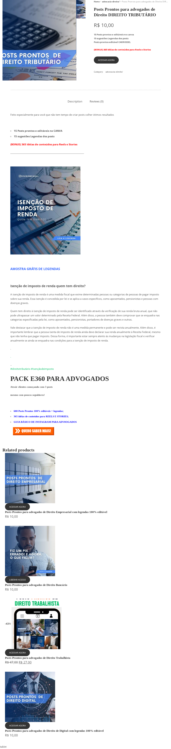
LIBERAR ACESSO (17, 579)
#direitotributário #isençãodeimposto (32, 368)
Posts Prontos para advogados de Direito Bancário (36, 585)
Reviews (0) (97, 101)
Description (75, 101)
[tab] (75, 101)
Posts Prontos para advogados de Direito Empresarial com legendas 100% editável (56, 512)
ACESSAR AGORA (106, 60)
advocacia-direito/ (111, 1)
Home (97, 1)
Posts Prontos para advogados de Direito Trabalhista (37, 657)
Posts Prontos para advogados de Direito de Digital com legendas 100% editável (54, 730)
